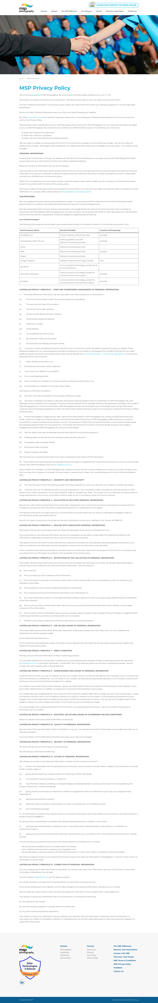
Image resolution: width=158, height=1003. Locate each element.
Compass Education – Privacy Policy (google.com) (105, 354)
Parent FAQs (92, 958)
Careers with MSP (122, 953)
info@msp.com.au (64, 465)
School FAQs (65, 958)
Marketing (64, 955)
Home (21, 78)
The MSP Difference (69, 11)
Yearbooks (64, 952)
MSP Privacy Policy (122, 964)
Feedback (118, 968)
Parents (44, 11)
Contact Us (132, 11)
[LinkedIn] (22, 982)
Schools (54, 11)
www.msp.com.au (35, 117)
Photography (65, 950)
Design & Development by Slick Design (123, 1000)
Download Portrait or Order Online (116, 5)
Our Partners (86, 11)
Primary (90, 952)
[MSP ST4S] (30, 968)
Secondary (91, 955)
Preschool (91, 950)
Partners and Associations (125, 950)
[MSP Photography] (26, 7)
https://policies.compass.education (76, 192)
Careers (99, 11)
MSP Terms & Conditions (125, 960)
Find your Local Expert (115, 11)
